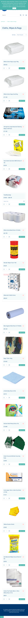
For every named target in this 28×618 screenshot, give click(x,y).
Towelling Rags (7, 195)
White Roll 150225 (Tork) (9, 295)
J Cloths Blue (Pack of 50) (10, 391)
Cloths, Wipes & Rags (11, 21)
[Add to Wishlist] (23, 62)
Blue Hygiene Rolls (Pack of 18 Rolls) (12, 326)
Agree (14, 8)
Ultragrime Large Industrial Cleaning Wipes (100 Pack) (13, 127)
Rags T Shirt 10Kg (8, 358)
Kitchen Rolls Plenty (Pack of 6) (11, 423)
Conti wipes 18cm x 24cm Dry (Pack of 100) (12, 491)
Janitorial (3, 21)
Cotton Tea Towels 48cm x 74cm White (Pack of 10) (11, 592)
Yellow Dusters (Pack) (9, 524)
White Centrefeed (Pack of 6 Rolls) (12, 230)
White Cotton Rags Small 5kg (11, 94)
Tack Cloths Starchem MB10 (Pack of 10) (13, 161)
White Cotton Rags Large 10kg (11, 61)
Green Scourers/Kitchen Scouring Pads (12, 457)
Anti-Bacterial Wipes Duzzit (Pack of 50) (12, 557)
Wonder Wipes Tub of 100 (10, 262)
